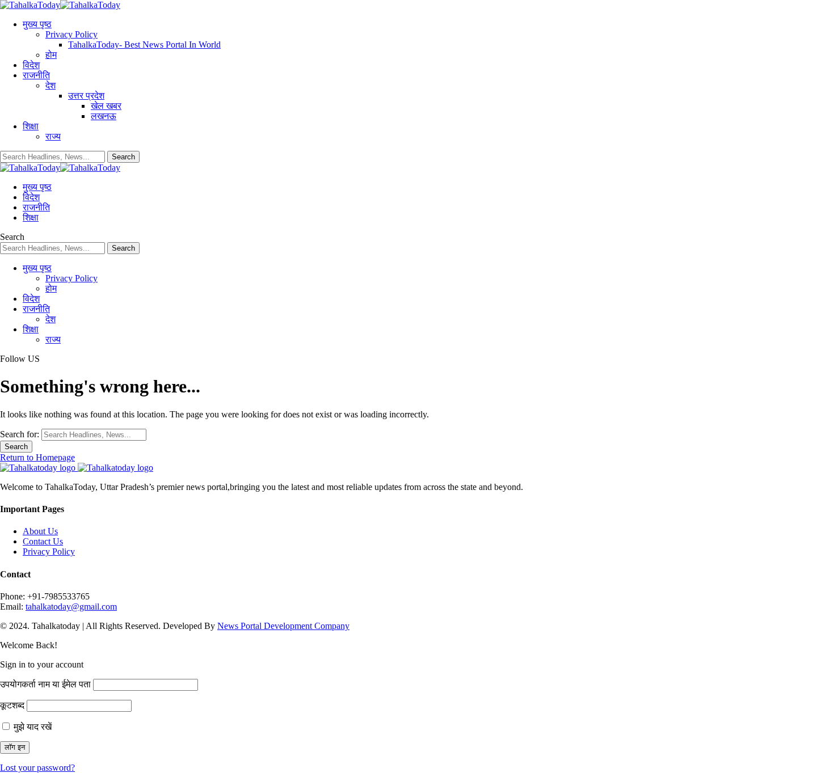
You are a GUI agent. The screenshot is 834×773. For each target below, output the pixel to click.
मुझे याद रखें (31, 727)
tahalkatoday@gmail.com (71, 606)
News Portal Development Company (283, 626)
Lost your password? (37, 767)
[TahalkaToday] (60, 5)
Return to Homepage (37, 457)
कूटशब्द (12, 705)
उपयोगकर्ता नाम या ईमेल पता (45, 684)
